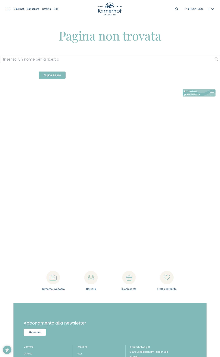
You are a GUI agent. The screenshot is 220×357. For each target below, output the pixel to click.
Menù (6, 9)
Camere (28, 346)
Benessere (33, 9)
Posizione (82, 346)
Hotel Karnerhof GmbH (110, 8)
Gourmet (18, 9)
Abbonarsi (34, 332)
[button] (7, 350)
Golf (56, 9)
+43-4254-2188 (193, 9)
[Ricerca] (177, 9)
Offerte (46, 9)
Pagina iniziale (52, 75)
